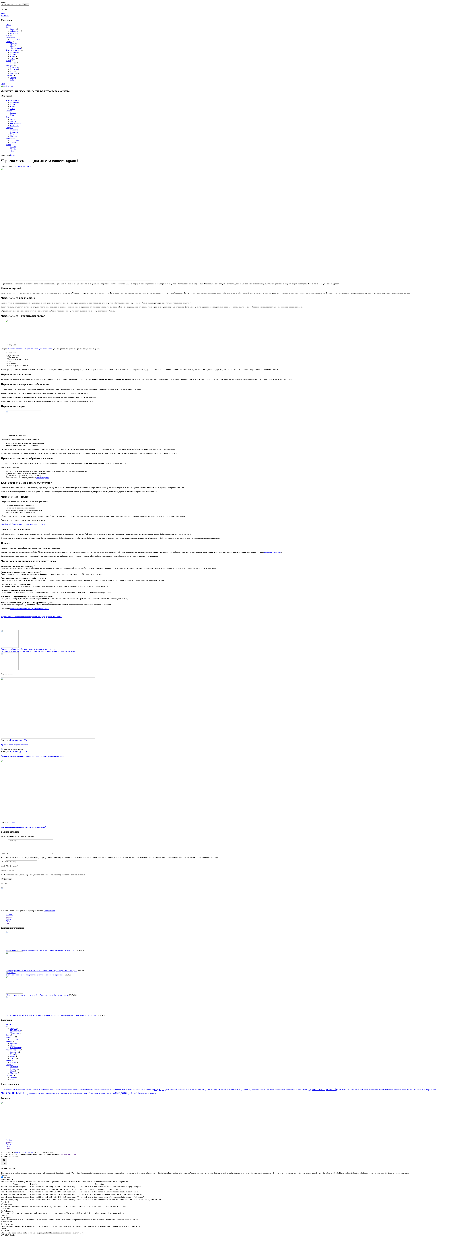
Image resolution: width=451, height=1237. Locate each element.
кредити (13, 44)
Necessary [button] (5, 1175)
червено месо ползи (54, 617)
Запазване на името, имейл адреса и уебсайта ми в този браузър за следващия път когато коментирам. (44, 875)
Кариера (9, 42)
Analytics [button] (4, 1215)
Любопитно (15, 40)
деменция (181, 1089)
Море (12, 71)
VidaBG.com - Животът (24, 1152)
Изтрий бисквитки (68, 1154)
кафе (405, 1089)
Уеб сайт (4, 870)
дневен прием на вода (259, 1089)
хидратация (127, 1093)
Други (8, 35)
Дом (7, 27)
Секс (12, 151)
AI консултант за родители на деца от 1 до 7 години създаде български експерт (37, 995)
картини (399, 1089)
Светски (9, 76)
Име (2, 862)
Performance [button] (5, 1209)
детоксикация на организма (222, 1089)
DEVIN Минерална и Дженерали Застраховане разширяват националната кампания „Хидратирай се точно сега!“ (51, 1015)
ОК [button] (58, 1154)
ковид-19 (412, 1089)
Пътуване (9, 65)
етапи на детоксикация (278, 1089)
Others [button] (3, 1228)
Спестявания (15, 48)
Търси (26, 4)
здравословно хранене (323, 1089)
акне (53, 1089)
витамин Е (127, 1089)
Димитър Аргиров (33, 1089)
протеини (65, 1093)
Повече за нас (49, 911)
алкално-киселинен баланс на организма (68, 1089)
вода (159, 1089)
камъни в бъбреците (388, 1089)
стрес (86, 1093)
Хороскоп (14, 143)
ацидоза (97, 1089)
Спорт (12, 56)
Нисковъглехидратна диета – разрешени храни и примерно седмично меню (32, 756)
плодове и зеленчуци (272, 552)
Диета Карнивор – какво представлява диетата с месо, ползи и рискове (34, 975)
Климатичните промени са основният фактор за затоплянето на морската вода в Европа (41, 950)
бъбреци (118, 1089)
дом (268, 1089)
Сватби (13, 149)
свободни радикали (75, 1093)
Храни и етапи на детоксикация (14, 745)
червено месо (23, 617)
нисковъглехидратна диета (37, 1093)
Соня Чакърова (45, 1089)
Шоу (12, 80)
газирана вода (171, 1089)
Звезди (13, 78)
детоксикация (199, 1089)
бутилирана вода (106, 1089)
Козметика (14, 52)
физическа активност (107, 1093)
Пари (12, 46)
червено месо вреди (37, 617)
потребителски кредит (53, 1093)
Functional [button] (5, 1202)
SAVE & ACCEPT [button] (8, 1235)
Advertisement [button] (6, 1222)
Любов (8, 61)
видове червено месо (9, 617)
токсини (94, 1093)
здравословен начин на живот (297, 1089)
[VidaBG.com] (7, 86)
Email (3, 866)
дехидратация (243, 1089)
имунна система (374, 1089)
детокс (188, 1089)
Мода (12, 54)
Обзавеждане (15, 31)
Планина (13, 73)
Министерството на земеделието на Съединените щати (29, 349)
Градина (13, 29)
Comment (4, 854)
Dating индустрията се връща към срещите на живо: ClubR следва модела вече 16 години (41, 971)
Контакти (5, 16)
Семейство (14, 33)
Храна (12, 59)
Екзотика (14, 69)
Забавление (10, 37)
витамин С (138, 1089)
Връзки (13, 63)
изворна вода (353, 1089)
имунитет (364, 1089)
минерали (430, 1089)
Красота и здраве (12, 50)
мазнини (420, 1089)
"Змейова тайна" (6, 1089)
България (14, 67)
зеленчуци (341, 1089)
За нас (3, 13)
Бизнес (8, 25)
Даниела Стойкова (20, 1089)
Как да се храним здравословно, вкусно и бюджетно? (23, 827)
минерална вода (14, 1093)
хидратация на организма (147, 1093)
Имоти (13, 121)
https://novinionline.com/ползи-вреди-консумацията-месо (23, 524)
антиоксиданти (42, 478)
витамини (149, 1089)
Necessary (7, 1177)
